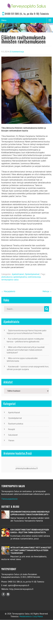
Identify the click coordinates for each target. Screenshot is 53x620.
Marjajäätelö (8, 291)
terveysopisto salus (10, 279)
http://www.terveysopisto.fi (21, 589)
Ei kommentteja (17, 51)
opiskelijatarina (20, 277)
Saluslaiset (13, 435)
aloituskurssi (7, 277)
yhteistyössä (21, 468)
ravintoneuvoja (34, 277)
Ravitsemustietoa (15, 424)
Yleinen (11, 440)
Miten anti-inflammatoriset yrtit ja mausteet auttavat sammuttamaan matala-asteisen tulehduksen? (25, 350)
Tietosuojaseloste (9, 499)
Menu (3, 20)
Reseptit (11, 429)
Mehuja (47, 291)
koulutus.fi (33, 468)
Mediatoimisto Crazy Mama (31, 616)
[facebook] (3, 594)
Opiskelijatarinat (32, 274)
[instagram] (8, 594)
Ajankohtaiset (18, 274)
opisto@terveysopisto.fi (18, 585)
